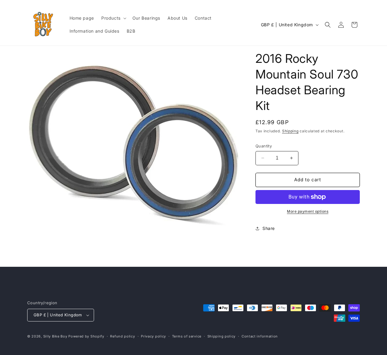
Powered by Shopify (86, 336)
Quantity (263, 146)
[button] (113, 18)
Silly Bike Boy (55, 336)
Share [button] (268, 228)
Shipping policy (221, 336)
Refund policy (122, 336)
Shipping (290, 131)
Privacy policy (153, 336)
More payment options (307, 211)
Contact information (260, 336)
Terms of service (186, 336)
